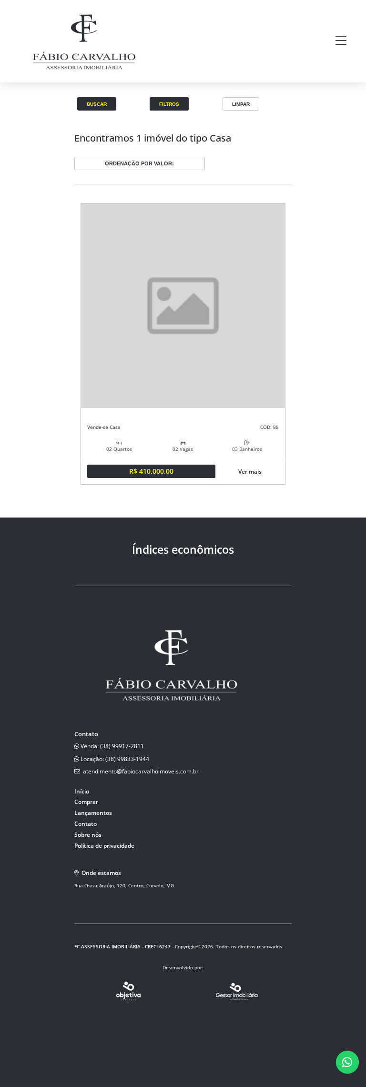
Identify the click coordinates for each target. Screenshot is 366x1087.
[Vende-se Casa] (183, 305)
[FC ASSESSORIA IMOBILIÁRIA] (83, 76)
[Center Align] (341, 41)
